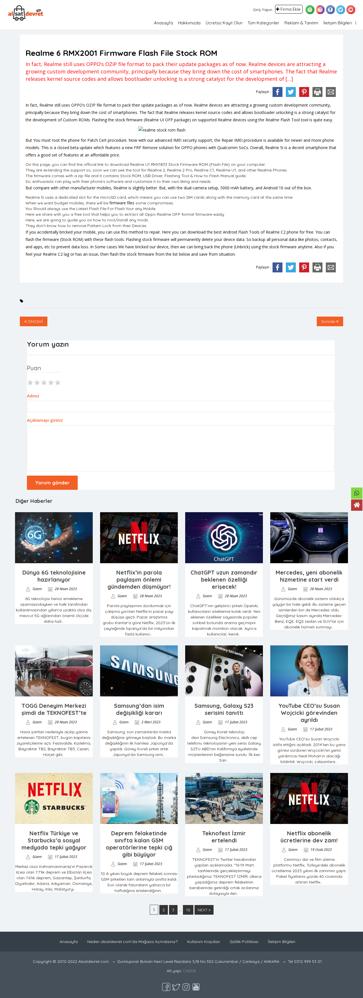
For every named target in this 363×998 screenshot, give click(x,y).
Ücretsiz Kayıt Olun (224, 23)
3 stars (44, 381)
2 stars (37, 381)
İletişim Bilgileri (337, 23)
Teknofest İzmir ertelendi (224, 837)
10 (188, 909)
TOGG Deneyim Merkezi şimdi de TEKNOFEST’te (54, 709)
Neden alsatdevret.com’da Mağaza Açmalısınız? (132, 941)
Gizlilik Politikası (244, 941)
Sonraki (328, 321)
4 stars (51, 381)
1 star (30, 381)
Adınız (33, 396)
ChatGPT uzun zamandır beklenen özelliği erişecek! (224, 579)
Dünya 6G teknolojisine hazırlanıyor (54, 576)
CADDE (189, 970)
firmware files (121, 202)
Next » (204, 909)
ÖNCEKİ (35, 321)
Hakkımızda (189, 23)
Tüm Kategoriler (263, 23)
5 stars (57, 381)
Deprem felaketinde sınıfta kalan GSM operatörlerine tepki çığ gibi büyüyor (139, 844)
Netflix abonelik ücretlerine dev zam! (309, 837)
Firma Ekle (290, 9)
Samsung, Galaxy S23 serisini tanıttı (224, 709)
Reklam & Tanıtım (301, 23)
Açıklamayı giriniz (45, 420)
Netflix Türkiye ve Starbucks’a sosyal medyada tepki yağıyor (54, 840)
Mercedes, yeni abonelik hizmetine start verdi (309, 576)
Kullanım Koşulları (203, 941)
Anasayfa (163, 23)
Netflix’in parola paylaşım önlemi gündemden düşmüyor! (139, 579)
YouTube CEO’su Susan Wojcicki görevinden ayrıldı (309, 712)
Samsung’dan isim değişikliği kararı (139, 709)
